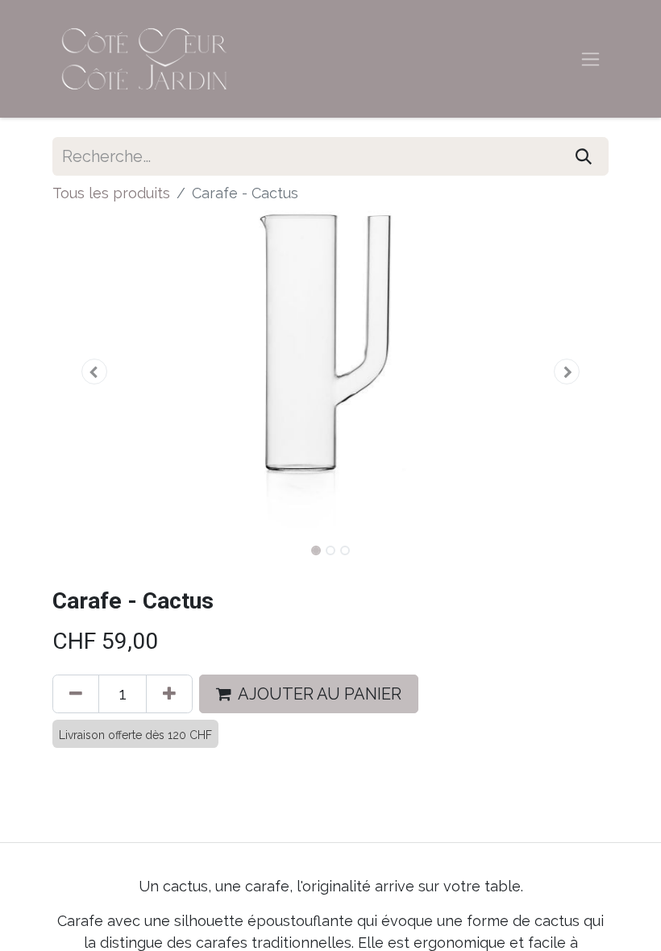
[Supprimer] (75, 694)
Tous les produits (111, 193)
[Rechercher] (584, 156)
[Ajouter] (169, 694)
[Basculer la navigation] (590, 59)
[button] (94, 371)
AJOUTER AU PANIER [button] (319, 694)
